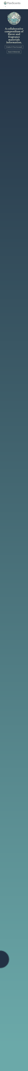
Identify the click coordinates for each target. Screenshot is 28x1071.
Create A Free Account (14, 47)
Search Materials (14, 52)
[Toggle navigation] (5, 6)
